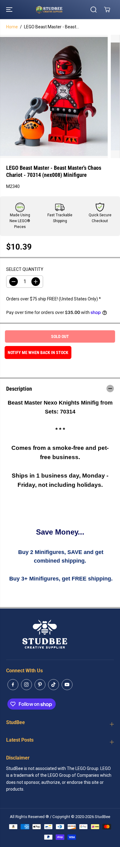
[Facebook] (13, 684)
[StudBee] (58, 10)
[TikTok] (53, 684)
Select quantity (24, 269)
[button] (10, 9)
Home (12, 26)
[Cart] (107, 9)
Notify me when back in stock (38, 352)
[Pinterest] (40, 684)
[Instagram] (26, 684)
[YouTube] (67, 684)
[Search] (93, 9)
